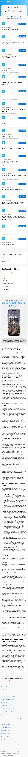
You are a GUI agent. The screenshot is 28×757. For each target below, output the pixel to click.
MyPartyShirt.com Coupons (7, 746)
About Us (3, 753)
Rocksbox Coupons (5, 686)
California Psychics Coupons (7, 708)
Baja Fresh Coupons (5, 690)
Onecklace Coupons (6, 715)
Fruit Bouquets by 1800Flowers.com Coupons (12, 718)
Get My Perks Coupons (6, 727)
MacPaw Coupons (5, 702)
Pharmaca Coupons (5, 730)
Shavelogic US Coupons (6, 721)
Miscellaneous (9, 18)
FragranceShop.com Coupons (8, 711)
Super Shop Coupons (6, 740)
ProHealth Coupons (5, 724)
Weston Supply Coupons (7, 736)
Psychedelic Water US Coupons (8, 696)
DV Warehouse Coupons (7, 699)
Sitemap (11, 755)
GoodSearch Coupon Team (16, 16)
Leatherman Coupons (6, 705)
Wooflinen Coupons (5, 733)
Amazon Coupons (5, 693)
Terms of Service (9, 753)
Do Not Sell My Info (5, 755)
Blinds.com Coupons (6, 743)
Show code (22, 23)
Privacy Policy (16, 753)
